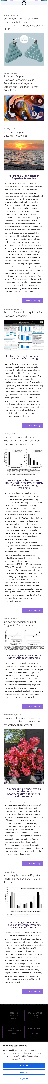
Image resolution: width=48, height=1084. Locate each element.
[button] (24, 3)
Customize (24, 1072)
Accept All (24, 1065)
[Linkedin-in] (37, 1033)
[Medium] (33, 1033)
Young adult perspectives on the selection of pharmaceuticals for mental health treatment (22, 721)
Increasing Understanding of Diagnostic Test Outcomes (24, 657)
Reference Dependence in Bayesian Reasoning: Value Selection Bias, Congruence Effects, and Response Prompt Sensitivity (20, 83)
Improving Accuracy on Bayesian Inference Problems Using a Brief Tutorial (22, 879)
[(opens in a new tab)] (24, 65)
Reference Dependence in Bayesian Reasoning (24, 177)
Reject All (24, 1079)
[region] (24, 1063)
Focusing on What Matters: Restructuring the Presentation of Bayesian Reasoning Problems (22, 441)
